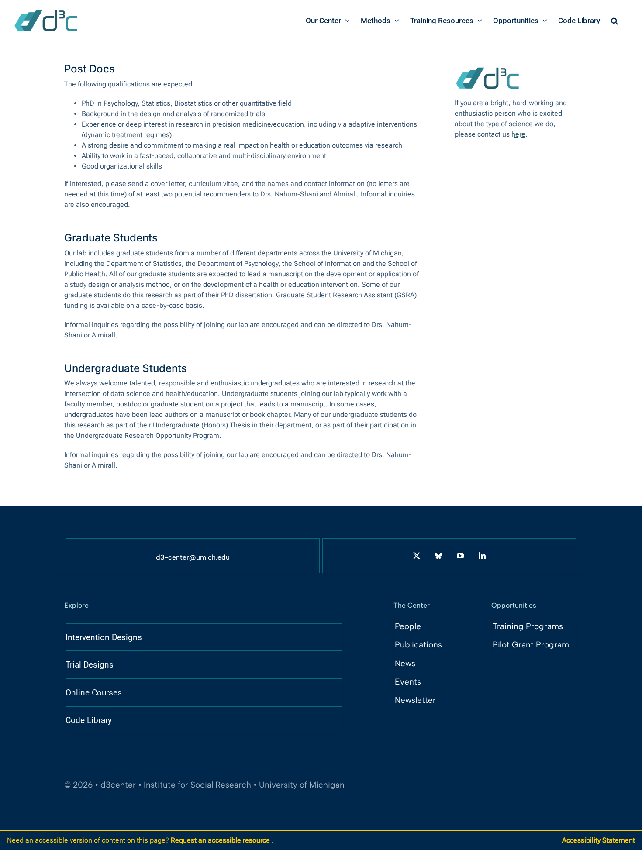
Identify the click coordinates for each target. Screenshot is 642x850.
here (518, 134)
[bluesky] (438, 556)
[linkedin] (482, 556)
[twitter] (416, 556)
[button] (614, 20)
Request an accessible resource (221, 840)
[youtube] (460, 556)
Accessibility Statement (598, 840)
